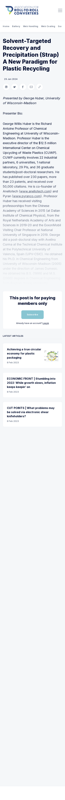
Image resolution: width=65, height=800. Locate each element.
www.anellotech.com (35, 191)
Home (6, 26)
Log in (46, 323)
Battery (16, 26)
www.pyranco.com (27, 196)
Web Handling (30, 26)
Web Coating (48, 26)
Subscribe (32, 314)
